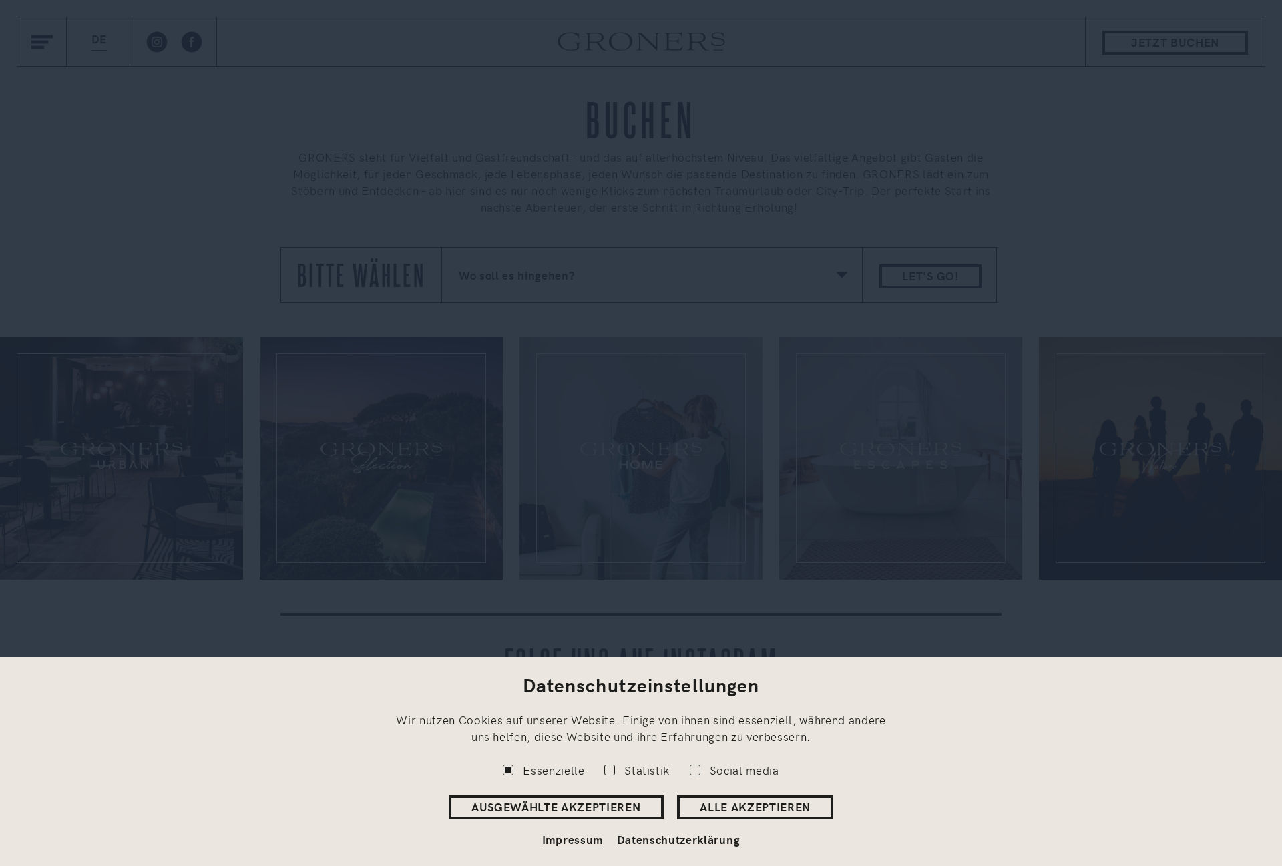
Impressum (572, 839)
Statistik (647, 770)
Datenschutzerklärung (678, 839)
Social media (744, 770)
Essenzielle (553, 770)
